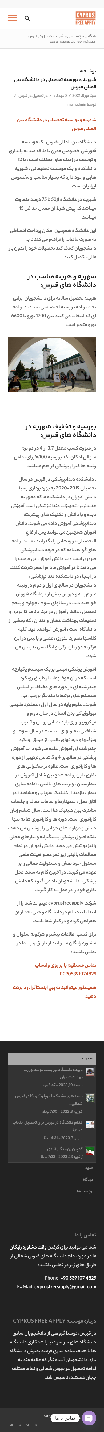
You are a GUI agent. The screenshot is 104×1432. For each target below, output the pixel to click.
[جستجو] (27, 18)
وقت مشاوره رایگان (28, 1248)
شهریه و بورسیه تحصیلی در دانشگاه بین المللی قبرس (55, 84)
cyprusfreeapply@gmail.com (65, 1288)
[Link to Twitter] (28, 1425)
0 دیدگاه (60, 96)
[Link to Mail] (12, 1425)
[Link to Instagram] (20, 1425)
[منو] (14, 18)
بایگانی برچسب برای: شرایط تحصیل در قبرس (62, 36)
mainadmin (76, 105)
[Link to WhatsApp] (36, 1425)
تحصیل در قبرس (31, 96)
